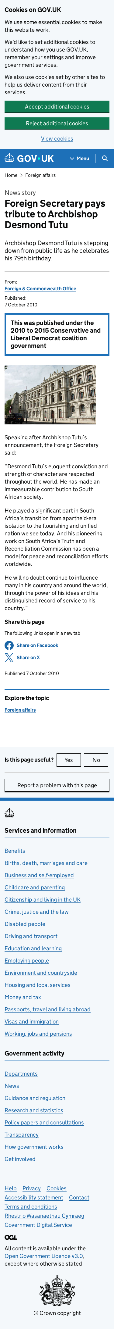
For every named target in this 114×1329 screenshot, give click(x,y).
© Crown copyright (57, 1312)
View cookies (57, 138)
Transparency (22, 1134)
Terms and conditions (31, 1206)
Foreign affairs (40, 175)
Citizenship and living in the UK (43, 899)
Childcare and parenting (35, 887)
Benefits (15, 850)
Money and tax (23, 997)
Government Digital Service (38, 1224)
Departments (21, 1073)
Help (11, 1188)
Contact (79, 1197)
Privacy (31, 1188)
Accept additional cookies (57, 106)
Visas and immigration (32, 1021)
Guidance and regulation (35, 1098)
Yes (72, 759)
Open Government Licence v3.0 (44, 1255)
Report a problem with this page (57, 785)
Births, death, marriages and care (46, 862)
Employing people (27, 960)
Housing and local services (38, 984)
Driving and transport (31, 936)
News (12, 1085)
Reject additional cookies (57, 123)
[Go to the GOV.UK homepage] (29, 158)
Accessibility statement (34, 1197)
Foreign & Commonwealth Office (40, 288)
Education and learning (33, 948)
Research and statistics (34, 1110)
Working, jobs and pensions (38, 1033)
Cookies (57, 1188)
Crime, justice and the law (37, 911)
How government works (34, 1146)
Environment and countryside (41, 972)
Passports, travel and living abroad (48, 1009)
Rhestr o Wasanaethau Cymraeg (44, 1215)
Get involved (20, 1159)
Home (11, 175)
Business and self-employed (39, 875)
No (100, 759)
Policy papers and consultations (44, 1122)
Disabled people (25, 923)
